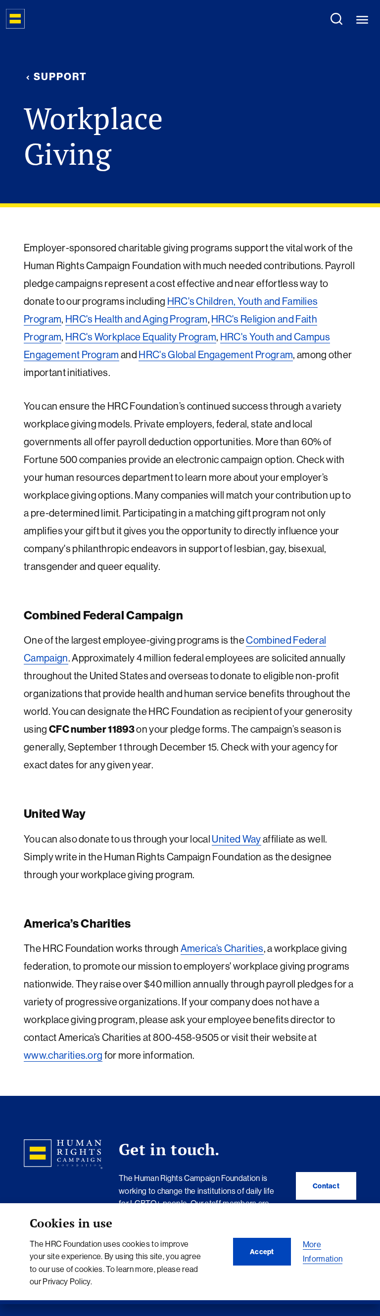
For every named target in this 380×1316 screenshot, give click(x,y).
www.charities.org (63, 1055)
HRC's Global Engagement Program (216, 354)
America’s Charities (222, 948)
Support (60, 76)
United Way (236, 839)
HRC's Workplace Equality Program (140, 336)
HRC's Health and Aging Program (136, 319)
